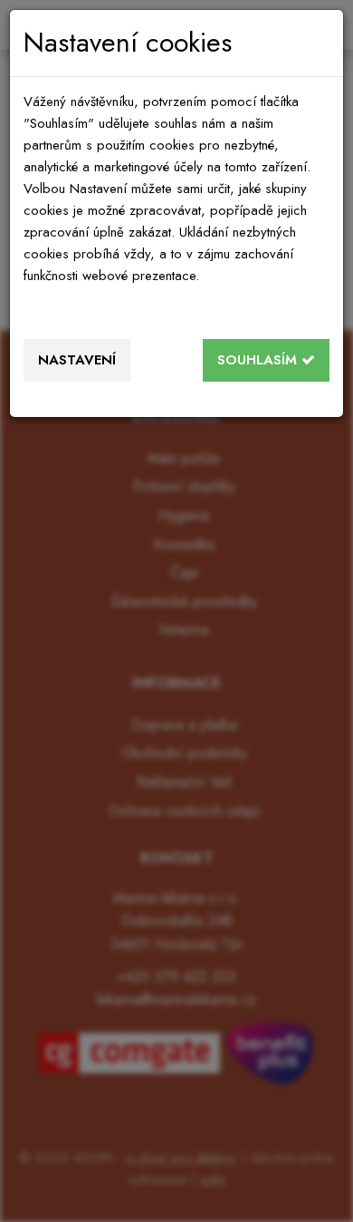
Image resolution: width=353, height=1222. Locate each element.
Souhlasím (259, 360)
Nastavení (77, 360)
